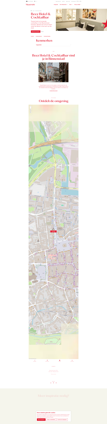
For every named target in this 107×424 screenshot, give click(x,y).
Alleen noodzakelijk (51, 419)
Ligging (32, 36)
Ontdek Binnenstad (53, 90)
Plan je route (54, 374)
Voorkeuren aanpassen (62, 419)
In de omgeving (39, 36)
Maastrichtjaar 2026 (58, 1)
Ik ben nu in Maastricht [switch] (30, 1)
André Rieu (63, 1)
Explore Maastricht (73, 1)
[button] (53, 231)
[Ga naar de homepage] (30, 4)
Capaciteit (38, 44)
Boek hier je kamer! (35, 31)
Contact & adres (47, 36)
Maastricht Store (68, 1)
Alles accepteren (41, 419)
